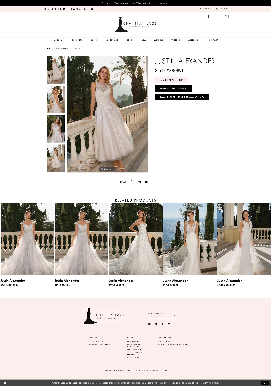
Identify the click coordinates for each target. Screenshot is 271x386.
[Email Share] (146, 182)
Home (49, 49)
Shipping (118, 370)
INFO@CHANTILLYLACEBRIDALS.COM (173, 344)
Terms (164, 370)
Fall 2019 (76, 49)
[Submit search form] (225, 16)
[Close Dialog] (5, 383)
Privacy (129, 370)
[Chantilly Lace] (135, 25)
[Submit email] (174, 317)
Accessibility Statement (147, 370)
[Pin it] (139, 181)
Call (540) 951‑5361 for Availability (182, 97)
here (216, 382)
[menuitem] (59, 40)
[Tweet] (132, 182)
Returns (107, 370)
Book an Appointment (174, 88)
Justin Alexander (62, 49)
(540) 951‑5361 (164, 342)
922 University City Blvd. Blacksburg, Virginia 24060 (99, 343)
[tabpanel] (56, 71)
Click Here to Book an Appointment (152, 3)
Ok (265, 382)
